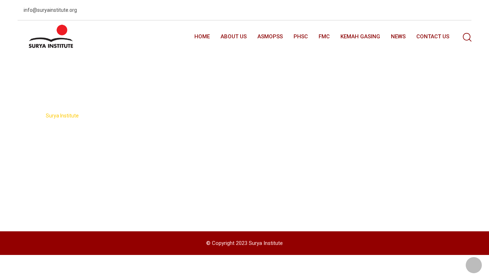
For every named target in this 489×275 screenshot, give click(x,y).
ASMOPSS (270, 36)
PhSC (301, 36)
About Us (234, 36)
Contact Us (432, 36)
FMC (324, 36)
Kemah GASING (360, 36)
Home (202, 36)
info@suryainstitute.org (50, 10)
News (398, 36)
